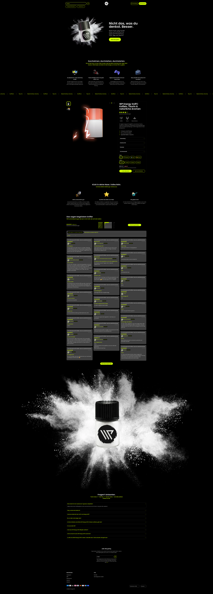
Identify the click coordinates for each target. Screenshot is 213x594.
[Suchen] (88, 3)
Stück (120, 160)
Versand (126, 167)
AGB (67, 576)
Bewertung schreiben (134, 224)
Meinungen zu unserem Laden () (91, 232)
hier (107, 562)
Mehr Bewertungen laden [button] (106, 363)
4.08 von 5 (74, 224)
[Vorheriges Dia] (109, 103)
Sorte (120, 155)
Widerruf (68, 582)
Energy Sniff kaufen (71, 6)
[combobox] (75, 3)
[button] (100, 222)
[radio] (121, 157)
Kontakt (95, 574)
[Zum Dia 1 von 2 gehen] (69, 104)
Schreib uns (81, 6)
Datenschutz (69, 578)
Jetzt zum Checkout (139, 171)
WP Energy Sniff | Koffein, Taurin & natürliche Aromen (80, 239)
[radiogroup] (132, 157)
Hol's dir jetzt (115, 39)
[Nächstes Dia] (114, 103)
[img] (73, 224)
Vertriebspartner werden (99, 576)
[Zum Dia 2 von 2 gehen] (69, 109)
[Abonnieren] (115, 556)
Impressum (69, 574)
